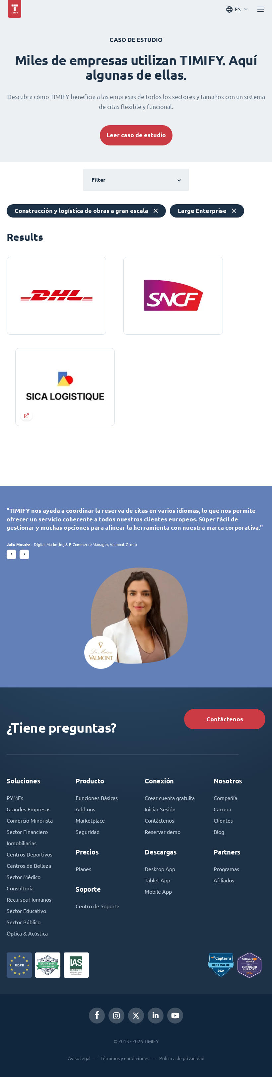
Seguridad (88, 832)
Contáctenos (224, 719)
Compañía (225, 798)
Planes (83, 869)
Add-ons (85, 809)
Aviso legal (79, 1058)
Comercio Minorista (30, 821)
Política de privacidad (181, 1058)
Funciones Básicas (97, 798)
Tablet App (157, 880)
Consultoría (20, 888)
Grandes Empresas (28, 809)
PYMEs (15, 798)
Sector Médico (23, 877)
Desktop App (160, 869)
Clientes (223, 821)
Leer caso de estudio (136, 135)
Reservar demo (162, 832)
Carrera (222, 809)
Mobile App (158, 892)
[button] (11, 554)
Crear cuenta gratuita (170, 798)
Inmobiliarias (21, 843)
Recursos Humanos (29, 900)
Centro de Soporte (97, 906)
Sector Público (23, 922)
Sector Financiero (27, 832)
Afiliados (224, 880)
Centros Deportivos (29, 854)
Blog (219, 832)
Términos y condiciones (125, 1058)
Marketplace (90, 821)
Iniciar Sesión (160, 809)
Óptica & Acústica (27, 934)
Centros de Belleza (29, 866)
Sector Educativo (26, 911)
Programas (226, 869)
